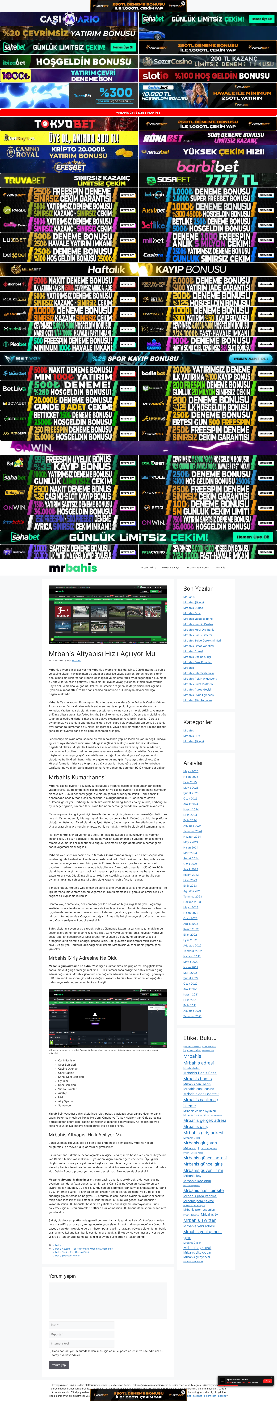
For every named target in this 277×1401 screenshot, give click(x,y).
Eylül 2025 (190, 782)
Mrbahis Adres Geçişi (197, 689)
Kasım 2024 (191, 809)
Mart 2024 (190, 853)
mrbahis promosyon (194, 1205)
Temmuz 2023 (192, 896)
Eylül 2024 (190, 820)
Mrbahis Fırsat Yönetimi (198, 646)
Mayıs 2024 (190, 842)
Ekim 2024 (190, 814)
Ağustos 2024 (192, 825)
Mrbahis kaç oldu (197, 1181)
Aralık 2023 (190, 869)
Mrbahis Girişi (191, 1137)
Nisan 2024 (190, 847)
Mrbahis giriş (195, 1126)
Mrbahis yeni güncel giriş (202, 1234)
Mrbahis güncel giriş (203, 1163)
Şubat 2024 (191, 858)
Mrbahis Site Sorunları (197, 700)
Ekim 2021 (190, 1000)
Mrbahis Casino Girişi (197, 656)
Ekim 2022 (190, 934)
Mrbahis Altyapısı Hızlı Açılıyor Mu (70, 1248)
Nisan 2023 (190, 912)
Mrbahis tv (209, 1214)
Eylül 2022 (190, 940)
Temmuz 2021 (192, 1016)
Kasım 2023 (191, 874)
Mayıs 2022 (190, 961)
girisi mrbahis (209, 1046)
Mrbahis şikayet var (197, 1252)
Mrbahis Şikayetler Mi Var (66, 1255)
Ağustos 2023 (192, 891)
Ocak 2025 (190, 798)
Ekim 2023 (190, 880)
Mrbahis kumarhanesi (101, 1248)
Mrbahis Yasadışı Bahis (198, 618)
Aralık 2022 (190, 923)
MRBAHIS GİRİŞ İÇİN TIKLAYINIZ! (138, 112)
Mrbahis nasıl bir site (203, 1190)
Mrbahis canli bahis (197, 1084)
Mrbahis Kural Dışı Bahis (198, 629)
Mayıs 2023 (190, 907)
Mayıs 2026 (190, 771)
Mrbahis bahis (191, 1068)
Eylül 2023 (190, 885)
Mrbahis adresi (198, 1063)
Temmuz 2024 (192, 831)
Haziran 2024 (192, 836)
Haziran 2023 (192, 902)
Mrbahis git (191, 1148)
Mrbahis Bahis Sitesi (200, 1073)
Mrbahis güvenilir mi (203, 1170)
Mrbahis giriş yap (200, 1142)
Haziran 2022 (192, 956)
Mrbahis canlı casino (198, 1089)
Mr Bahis (189, 597)
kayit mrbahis (192, 1050)
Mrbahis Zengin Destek (198, 624)
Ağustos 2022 (192, 945)
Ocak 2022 (190, 983)
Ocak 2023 (190, 918)
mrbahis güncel (209, 1148)
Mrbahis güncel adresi (205, 1157)
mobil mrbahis (208, 1051)
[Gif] (138, 269)
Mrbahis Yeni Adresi (198, 567)
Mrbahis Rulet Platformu (198, 684)
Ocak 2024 (190, 863)
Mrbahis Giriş (148, 567)
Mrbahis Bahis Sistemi (197, 635)
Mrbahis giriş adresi (203, 1132)
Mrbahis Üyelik (192, 1242)
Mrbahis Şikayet (171, 567)
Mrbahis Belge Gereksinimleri (202, 640)
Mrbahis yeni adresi (199, 1226)
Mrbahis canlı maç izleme (200, 1102)
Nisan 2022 (190, 967)
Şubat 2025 (190, 793)
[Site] (69, 194)
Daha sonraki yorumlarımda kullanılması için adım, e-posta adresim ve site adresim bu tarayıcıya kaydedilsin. (107, 1353)
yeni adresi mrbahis (193, 1261)
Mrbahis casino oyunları (199, 1111)
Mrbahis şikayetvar (196, 1257)
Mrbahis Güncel (193, 607)
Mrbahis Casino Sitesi (196, 1115)
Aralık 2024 (190, 804)
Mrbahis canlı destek (201, 1094)
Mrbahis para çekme (198, 1201)
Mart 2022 (190, 972)
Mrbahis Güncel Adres (193, 1153)
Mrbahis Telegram (191, 1215)
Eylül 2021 (189, 1005)
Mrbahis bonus (197, 1078)
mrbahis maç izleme (191, 1186)
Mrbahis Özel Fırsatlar (197, 662)
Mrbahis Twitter (199, 1220)
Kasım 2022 (191, 929)
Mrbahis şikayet (197, 1247)
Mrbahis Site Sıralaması (198, 673)
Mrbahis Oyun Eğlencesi (198, 695)
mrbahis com (216, 1115)
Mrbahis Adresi (193, 651)
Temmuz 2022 (192, 951)
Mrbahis (220, 567)
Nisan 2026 (190, 776)
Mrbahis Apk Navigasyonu (200, 678)
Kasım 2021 (190, 994)
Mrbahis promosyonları (199, 1209)
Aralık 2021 (190, 989)
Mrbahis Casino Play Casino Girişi (70, 1252)
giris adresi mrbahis (192, 1047)
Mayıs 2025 (190, 787)
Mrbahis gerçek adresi (204, 1120)
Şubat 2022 (190, 978)
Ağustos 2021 (192, 1010)
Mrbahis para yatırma (200, 1196)
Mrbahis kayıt (193, 1176)
